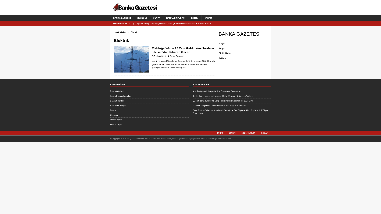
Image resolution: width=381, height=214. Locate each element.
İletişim (222, 48)
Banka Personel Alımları (120, 96)
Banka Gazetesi (177, 56)
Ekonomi (142, 18)
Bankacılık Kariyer (118, 105)
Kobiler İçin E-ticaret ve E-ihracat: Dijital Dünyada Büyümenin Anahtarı (223, 96)
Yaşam (208, 18)
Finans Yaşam (116, 124)
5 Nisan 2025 (159, 56)
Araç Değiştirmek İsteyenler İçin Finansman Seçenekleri (217, 91)
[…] (188, 67)
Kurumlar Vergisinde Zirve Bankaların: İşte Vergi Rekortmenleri (219, 105)
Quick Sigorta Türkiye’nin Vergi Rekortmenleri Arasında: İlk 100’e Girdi (223, 101)
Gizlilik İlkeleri (225, 53)
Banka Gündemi (122, 18)
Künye (222, 43)
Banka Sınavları (175, 18)
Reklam (222, 58)
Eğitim (195, 18)
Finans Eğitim (116, 120)
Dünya (156, 18)
